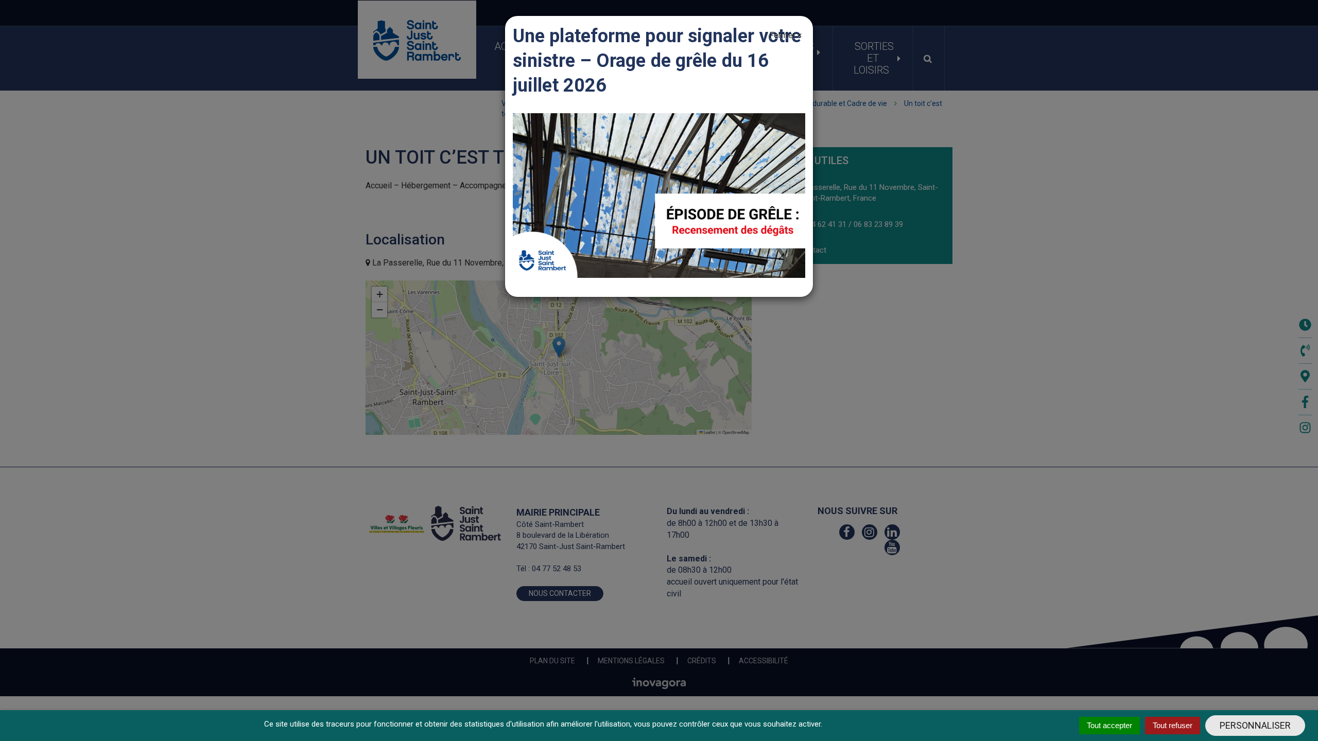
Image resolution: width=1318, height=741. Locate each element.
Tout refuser (1172, 725)
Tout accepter (1109, 725)
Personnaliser (1255, 725)
